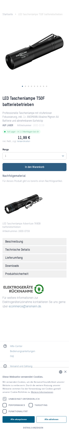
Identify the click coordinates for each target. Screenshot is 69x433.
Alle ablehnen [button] (51, 419)
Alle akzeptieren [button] (19, 419)
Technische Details (17, 249)
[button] (22, 86)
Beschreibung (14, 241)
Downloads (12, 265)
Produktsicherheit (16, 274)
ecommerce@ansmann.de (25, 306)
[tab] (34, 241)
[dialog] (34, 400)
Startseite (8, 14)
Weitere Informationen (42, 392)
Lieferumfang (14, 257)
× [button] (65, 372)
